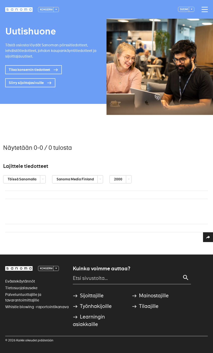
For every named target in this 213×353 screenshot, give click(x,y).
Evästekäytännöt (20, 281)
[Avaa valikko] (203, 9)
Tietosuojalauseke (21, 287)
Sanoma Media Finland (75, 179)
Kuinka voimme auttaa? (101, 268)
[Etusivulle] (19, 9)
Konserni (46, 9)
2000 (118, 179)
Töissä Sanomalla (22, 179)
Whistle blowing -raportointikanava (37, 306)
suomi (184, 9)
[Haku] (186, 277)
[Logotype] (19, 268)
